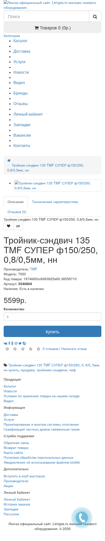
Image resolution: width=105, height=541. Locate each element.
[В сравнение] (18, 226)
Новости (21, 72)
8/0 (87, 364)
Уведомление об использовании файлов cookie (42, 462)
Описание (16, 201)
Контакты (21, 145)
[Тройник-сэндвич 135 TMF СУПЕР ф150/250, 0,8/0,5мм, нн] (57, 185)
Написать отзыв (73, 348)
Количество (14, 308)
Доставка (21, 51)
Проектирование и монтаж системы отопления (41, 424)
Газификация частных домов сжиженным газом (42, 429)
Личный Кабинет (17, 499)
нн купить (11, 369)
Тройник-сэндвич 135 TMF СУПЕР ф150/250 (44, 364)
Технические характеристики (55, 201)
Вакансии (22, 135)
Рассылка (11, 513)
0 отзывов (50, 348)
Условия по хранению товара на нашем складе (42, 395)
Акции (8, 485)
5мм (95, 364)
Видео (19, 82)
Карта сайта (13, 452)
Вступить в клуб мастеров (24, 475)
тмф (72, 369)
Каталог (20, 40)
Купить (52, 331)
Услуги (19, 61)
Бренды (20, 93)
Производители (16, 480)
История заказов (17, 504)
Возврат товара (16, 447)
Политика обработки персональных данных (39, 457)
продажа (28, 369)
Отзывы (20, 103)
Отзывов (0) (17, 211)
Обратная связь (16, 442)
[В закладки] (8, 226)
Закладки (21, 124)
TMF (33, 268)
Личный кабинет (28, 114)
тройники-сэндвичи (52, 369)
